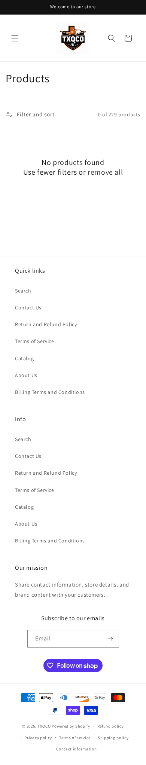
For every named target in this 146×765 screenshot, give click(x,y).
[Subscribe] (110, 639)
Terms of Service (34, 341)
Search (23, 290)
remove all (105, 172)
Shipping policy (113, 737)
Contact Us (28, 307)
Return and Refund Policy (46, 324)
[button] (15, 38)
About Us (26, 375)
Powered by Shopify (71, 726)
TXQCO (44, 726)
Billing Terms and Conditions (50, 392)
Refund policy (110, 726)
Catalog (24, 358)
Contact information (76, 749)
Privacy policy (38, 737)
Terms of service (75, 737)
